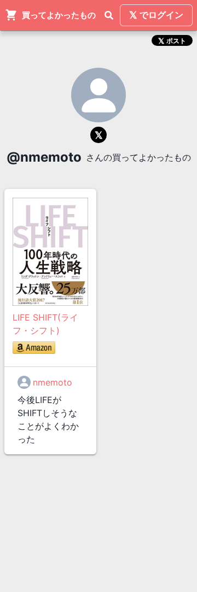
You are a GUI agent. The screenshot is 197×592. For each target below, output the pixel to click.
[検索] (109, 15)
